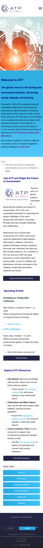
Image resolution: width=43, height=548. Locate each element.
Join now (10, 528)
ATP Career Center (27, 442)
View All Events (21, 358)
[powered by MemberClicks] (21, 545)
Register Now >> (15, 324)
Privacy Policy (21, 541)
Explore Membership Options (21, 278)
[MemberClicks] (11, 8)
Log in (27, 528)
